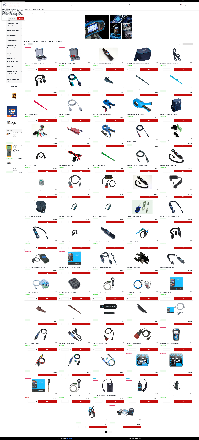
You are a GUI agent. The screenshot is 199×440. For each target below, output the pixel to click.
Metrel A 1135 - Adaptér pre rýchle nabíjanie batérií (170, 191)
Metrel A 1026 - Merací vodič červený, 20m (67, 140)
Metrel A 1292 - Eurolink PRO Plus (166, 292)
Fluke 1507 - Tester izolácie (16, 151)
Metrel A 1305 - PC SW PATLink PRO (167, 318)
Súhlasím (21, 18)
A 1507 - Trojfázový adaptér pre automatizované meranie (104, 395)
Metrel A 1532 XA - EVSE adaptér (133, 395)
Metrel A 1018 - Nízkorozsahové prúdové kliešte (102, 114)
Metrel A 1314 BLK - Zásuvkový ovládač (66, 343)
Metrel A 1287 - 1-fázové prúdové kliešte (134, 292)
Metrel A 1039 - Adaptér (131, 141)
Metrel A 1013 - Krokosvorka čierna (99, 89)
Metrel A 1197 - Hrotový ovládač (166, 241)
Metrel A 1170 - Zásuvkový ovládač (99, 216)
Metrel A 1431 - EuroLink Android (133, 369)
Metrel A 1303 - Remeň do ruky (133, 318)
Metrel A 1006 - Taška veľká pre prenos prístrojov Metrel (138, 63)
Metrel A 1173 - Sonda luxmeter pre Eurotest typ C (35, 241)
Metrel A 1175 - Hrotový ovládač (65, 241)
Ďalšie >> (110, 432)
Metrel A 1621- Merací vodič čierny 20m (168, 395)
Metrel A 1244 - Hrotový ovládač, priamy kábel (102, 267)
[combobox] (185, 44)
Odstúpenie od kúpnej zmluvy (135, 438)
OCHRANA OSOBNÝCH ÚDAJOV (34, 9)
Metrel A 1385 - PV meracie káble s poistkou (33, 369)
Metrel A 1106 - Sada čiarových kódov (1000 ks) (34, 191)
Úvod (25, 13)
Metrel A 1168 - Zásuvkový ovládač (66, 216)
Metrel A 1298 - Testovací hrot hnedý (66, 318)
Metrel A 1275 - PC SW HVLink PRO (31, 292)
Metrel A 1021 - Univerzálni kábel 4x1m (32, 140)
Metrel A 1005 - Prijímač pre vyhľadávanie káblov (103, 63)
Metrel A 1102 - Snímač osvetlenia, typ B (168, 165)
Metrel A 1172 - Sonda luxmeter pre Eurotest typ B (170, 216)
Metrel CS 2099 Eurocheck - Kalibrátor (117, 421)
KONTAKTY (43, 9)
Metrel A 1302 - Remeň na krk (98, 318)
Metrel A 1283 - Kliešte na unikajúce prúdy (101, 292)
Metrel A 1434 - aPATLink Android (167, 369)
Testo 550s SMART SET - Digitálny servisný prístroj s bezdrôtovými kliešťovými (17, 169)
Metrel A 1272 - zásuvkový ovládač (167, 267)
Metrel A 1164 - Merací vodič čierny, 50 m (33, 216)
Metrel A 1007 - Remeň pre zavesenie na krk (169, 63)
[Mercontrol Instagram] (11, 121)
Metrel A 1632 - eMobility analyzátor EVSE (67, 63)
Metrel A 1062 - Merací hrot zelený (99, 165)
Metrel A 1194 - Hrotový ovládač (133, 241)
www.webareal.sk (69, 438)
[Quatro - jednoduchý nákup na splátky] (12, 106)
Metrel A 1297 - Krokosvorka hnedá (32, 318)
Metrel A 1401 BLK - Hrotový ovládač (100, 369)
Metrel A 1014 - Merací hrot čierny (133, 89)
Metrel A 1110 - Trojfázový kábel (65, 191)
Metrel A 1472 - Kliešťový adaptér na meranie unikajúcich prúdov (72, 395)
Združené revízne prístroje (39, 13)
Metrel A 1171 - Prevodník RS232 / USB (134, 216)
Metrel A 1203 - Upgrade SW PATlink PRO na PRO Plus (69, 267)
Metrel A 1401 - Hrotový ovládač (65, 369)
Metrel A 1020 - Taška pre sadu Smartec (168, 114)
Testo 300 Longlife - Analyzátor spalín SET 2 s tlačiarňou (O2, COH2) (17, 140)
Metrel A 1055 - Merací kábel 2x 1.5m (66, 165)
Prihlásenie (184, 0)
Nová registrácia (190, 0)
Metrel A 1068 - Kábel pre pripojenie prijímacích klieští (137, 165)
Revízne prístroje (30, 13)
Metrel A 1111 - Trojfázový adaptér (99, 191)
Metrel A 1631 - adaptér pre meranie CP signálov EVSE (35, 63)
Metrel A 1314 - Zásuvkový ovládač (32, 343)
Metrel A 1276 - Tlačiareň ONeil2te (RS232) (67, 292)
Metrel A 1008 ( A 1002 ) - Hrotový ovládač (33, 89)
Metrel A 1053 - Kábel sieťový (30, 165)
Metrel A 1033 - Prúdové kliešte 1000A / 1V (101, 140)
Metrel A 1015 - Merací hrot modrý (167, 89)
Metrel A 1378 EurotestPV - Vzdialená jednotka (169, 343)
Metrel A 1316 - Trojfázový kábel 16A (100, 343)
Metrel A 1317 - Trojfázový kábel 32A (134, 343)
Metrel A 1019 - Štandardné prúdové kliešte (135, 114)
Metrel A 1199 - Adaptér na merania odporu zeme (35, 267)
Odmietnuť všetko (12, 18)
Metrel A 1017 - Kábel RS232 (64, 114)
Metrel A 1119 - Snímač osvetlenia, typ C (134, 191)
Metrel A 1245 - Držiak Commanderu (134, 267)
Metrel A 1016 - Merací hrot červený (32, 114)
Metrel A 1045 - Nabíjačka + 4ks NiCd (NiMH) (169, 140)
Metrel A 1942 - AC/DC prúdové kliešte (83, 421)
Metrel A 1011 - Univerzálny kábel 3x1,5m (66, 89)
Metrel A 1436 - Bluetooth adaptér (32, 395)
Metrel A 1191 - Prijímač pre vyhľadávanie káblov (102, 241)
